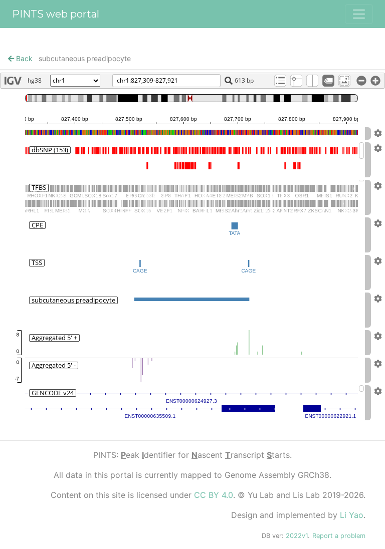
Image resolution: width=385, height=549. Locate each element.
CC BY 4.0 (213, 495)
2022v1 (297, 535)
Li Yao (351, 515)
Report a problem (338, 535)
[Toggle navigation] (359, 14)
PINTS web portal (55, 14)
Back (23, 58)
